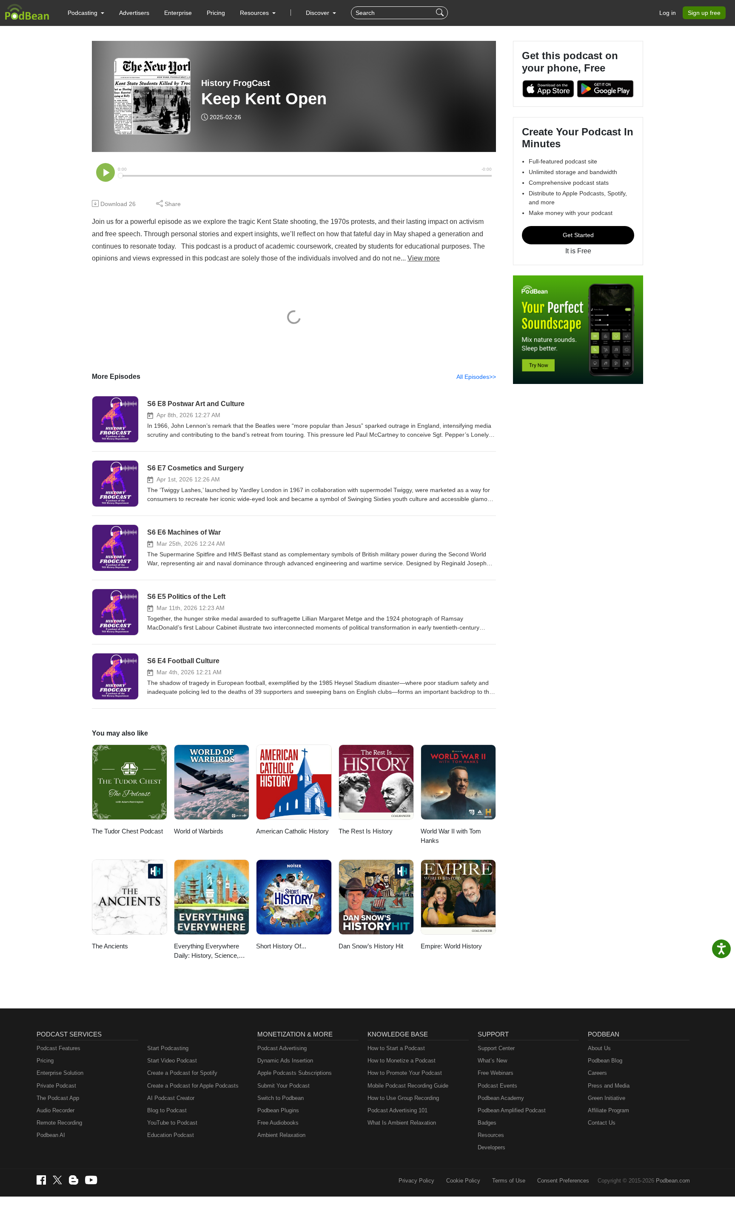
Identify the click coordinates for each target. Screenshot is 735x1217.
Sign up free (704, 12)
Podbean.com (673, 1180)
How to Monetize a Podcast (402, 1060)
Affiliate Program (608, 1110)
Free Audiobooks (278, 1123)
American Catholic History (292, 831)
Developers (491, 1147)
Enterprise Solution (60, 1073)
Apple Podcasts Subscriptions (294, 1073)
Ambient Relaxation (281, 1135)
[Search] (440, 13)
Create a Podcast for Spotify (182, 1073)
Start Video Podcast (172, 1060)
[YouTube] (91, 1180)
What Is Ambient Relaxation (402, 1123)
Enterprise (178, 12)
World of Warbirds (198, 831)
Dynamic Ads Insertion (285, 1060)
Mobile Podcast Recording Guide (408, 1085)
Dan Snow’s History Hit (371, 946)
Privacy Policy (416, 1180)
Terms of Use (508, 1180)
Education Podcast (170, 1135)
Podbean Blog (605, 1060)
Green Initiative (606, 1098)
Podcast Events (497, 1085)
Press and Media (609, 1085)
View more (423, 258)
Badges (487, 1123)
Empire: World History (451, 946)
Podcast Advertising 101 (397, 1110)
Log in (667, 12)
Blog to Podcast (167, 1110)
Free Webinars (495, 1073)
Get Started (578, 235)
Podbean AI (51, 1135)
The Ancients (110, 946)
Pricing (216, 12)
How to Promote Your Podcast (405, 1073)
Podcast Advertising (282, 1048)
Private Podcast (56, 1085)
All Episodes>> (476, 376)
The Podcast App (58, 1098)
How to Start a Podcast (396, 1048)
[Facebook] (41, 1180)
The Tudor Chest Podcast (127, 831)
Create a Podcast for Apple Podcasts (193, 1085)
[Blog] (73, 1180)
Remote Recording (59, 1123)
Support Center (496, 1048)
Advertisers (134, 12)
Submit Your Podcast (283, 1085)
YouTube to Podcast (172, 1123)
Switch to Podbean (280, 1098)
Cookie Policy (463, 1180)
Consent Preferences (563, 1180)
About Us (599, 1048)
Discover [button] (318, 12)
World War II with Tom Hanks (451, 836)
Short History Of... (281, 946)
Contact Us (601, 1123)
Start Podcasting (167, 1048)
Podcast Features (58, 1048)
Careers (597, 1073)
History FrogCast (235, 83)
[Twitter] (57, 1180)
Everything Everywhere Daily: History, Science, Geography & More (206, 951)
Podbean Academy (501, 1098)
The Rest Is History (366, 831)
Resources (491, 1135)
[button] (86, 13)
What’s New (492, 1060)
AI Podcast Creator (170, 1098)
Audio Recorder (55, 1110)
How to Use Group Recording (403, 1098)
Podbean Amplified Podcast (512, 1110)
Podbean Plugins (278, 1110)
